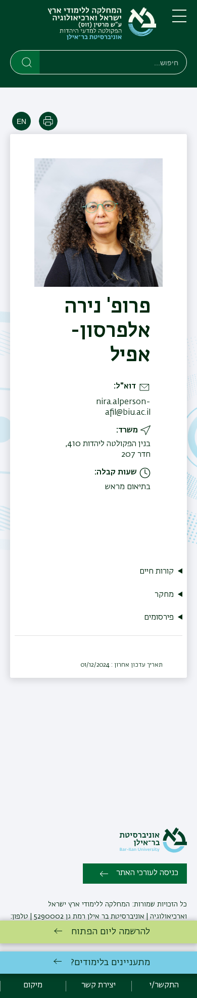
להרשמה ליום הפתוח (110, 931)
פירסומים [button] (159, 618)
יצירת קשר (98, 985)
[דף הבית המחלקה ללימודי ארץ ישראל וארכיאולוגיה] (83, 27)
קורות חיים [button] (156, 572)
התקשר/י (164, 985)
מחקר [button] (164, 595)
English (21, 121)
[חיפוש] (25, 62)
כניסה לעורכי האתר (147, 873)
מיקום (32, 985)
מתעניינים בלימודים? (110, 962)
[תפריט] (179, 20)
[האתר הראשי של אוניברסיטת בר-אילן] (153, 850)
